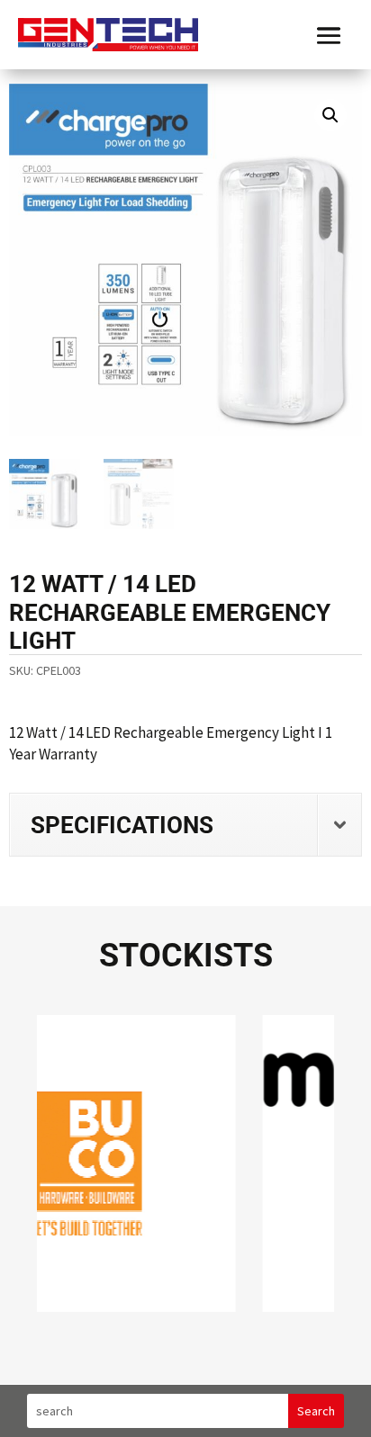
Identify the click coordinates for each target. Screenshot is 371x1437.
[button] (330, 115)
